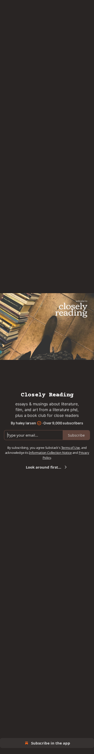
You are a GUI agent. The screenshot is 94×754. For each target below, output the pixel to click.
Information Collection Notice (50, 452)
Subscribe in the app (50, 743)
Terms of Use (70, 447)
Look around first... (43, 467)
